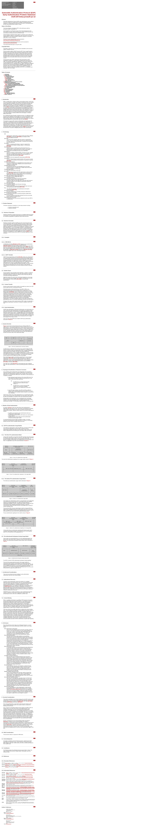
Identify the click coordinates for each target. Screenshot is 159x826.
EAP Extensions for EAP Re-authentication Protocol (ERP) (24, 777)
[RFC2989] (21, 155)
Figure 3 (31, 459)
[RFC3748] (27, 157)
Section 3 (10, 407)
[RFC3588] (19, 136)
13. (4, 92)
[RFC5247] (15, 363)
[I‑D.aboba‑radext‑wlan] (16, 689)
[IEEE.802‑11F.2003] (14, 249)
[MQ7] (24, 126)
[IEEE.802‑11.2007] (16, 244)
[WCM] (26, 119)
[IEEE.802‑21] (8, 586)
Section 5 (26, 440)
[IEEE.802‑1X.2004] (7, 245)
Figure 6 (5, 541)
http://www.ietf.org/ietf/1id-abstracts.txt (11, 40)
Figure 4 (28, 480)
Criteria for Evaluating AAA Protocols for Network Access (15, 782)
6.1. (5, 83)
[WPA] (27, 246)
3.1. (5, 76)
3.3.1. (6, 79)
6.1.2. (6, 84)
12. (4, 91)
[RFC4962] (30, 701)
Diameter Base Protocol (28, 774)
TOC (34, 2)
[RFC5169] (9, 702)
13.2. (5, 93)
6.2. (5, 85)
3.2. (5, 77)
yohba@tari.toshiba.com (9, 813)
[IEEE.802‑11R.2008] (28, 249)
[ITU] (8, 107)
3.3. (5, 78)
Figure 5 (28, 512)
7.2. (5, 87)
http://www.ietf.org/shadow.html (10, 42)
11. (4, 90)
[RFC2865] (9, 136)
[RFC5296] (19, 279)
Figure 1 (5, 325)
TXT (17, 763)
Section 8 (10, 319)
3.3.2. (6, 80)
